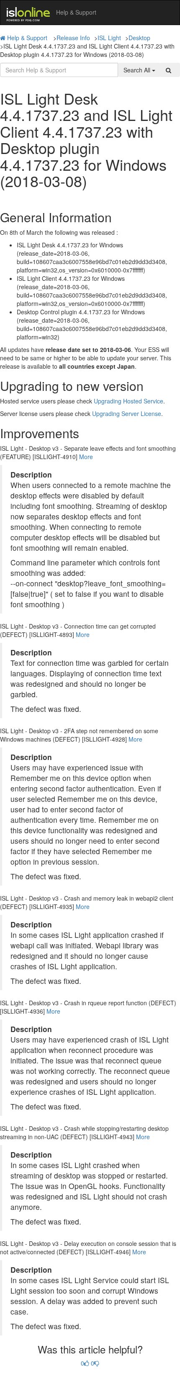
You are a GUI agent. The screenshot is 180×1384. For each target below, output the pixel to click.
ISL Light (109, 37)
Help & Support (27, 37)
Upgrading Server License (126, 413)
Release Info (73, 37)
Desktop (139, 37)
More (86, 456)
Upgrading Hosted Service (128, 401)
